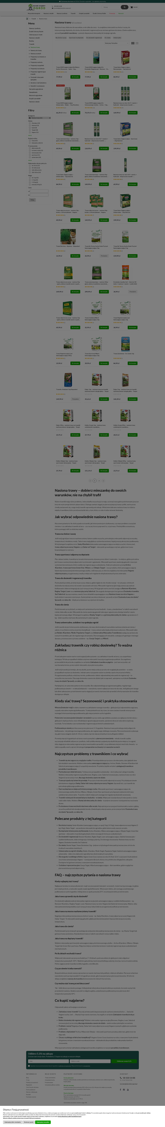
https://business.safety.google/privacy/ (69, 1116)
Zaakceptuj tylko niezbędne (13, 1122)
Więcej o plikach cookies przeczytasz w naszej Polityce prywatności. (22, 1118)
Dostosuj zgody (28, 1122)
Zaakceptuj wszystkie (43, 1122)
